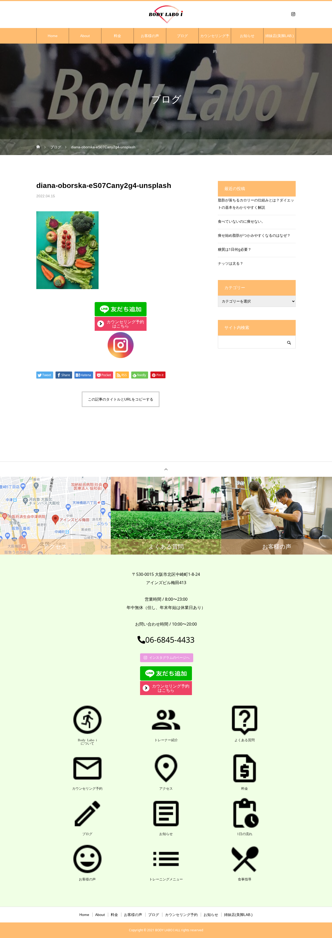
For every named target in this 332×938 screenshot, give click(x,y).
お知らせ (247, 36)
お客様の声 (150, 36)
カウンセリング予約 (214, 39)
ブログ (182, 36)
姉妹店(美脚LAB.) (279, 36)
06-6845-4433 (170, 639)
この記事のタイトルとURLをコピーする (120, 399)
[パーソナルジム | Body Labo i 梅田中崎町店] (166, 14)
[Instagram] (293, 14)
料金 (117, 36)
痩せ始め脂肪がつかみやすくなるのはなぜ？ (254, 235)
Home (53, 36)
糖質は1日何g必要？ (234, 249)
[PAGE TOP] (166, 469)
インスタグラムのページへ (169, 657)
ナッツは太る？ (230, 263)
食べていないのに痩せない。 (241, 221)
